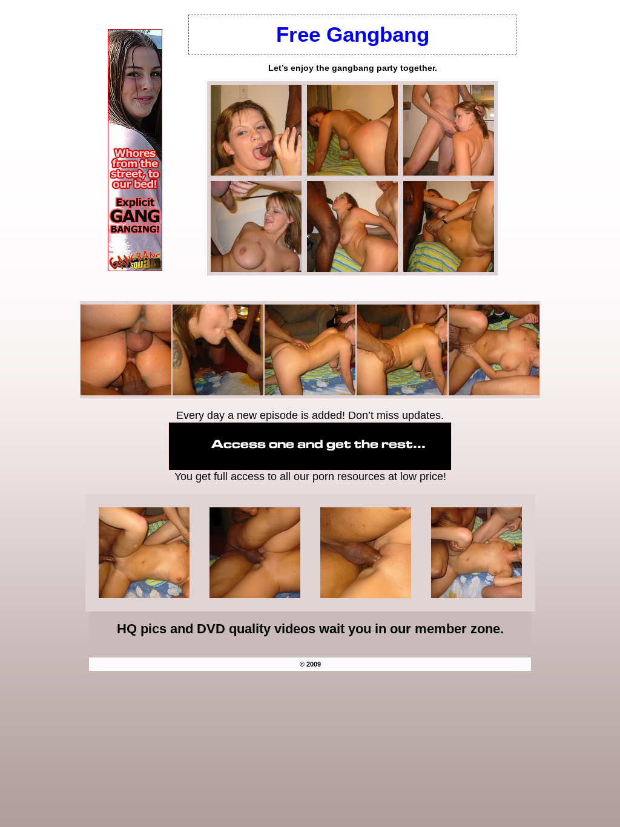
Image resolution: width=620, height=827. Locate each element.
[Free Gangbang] (256, 172)
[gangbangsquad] (135, 268)
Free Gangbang (352, 34)
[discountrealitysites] (310, 467)
